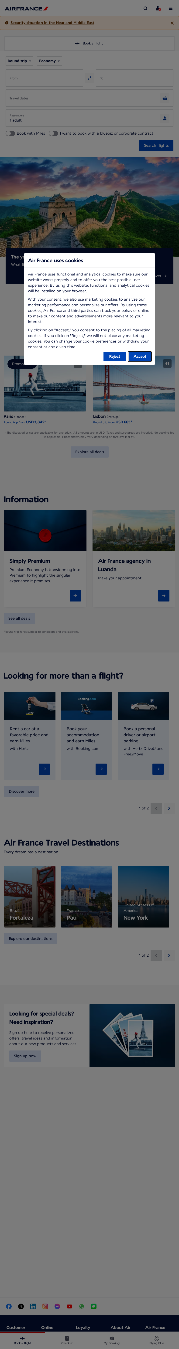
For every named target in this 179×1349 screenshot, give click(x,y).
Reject (114, 356)
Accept (140, 356)
